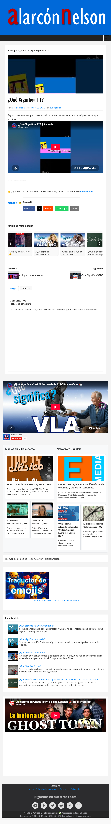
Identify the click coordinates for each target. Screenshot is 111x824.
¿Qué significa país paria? (32, 639)
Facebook (29, 208)
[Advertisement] (55, 752)
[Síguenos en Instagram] (78, 805)
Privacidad (76, 789)
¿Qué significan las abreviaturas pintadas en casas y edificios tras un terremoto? (59, 679)
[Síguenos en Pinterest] (70, 805)
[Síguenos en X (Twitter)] (52, 805)
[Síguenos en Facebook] (44, 805)
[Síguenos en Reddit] (61, 805)
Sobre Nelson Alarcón (47, 789)
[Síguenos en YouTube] (35, 805)
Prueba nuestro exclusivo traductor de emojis (57, 600)
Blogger (13, 288)
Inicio (31, 789)
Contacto (64, 789)
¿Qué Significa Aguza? (30, 666)
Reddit (48, 208)
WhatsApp (62, 208)
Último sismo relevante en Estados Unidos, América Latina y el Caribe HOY (68, 530)
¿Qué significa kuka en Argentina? (36, 625)
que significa (55, 107)
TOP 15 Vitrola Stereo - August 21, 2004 (29, 484)
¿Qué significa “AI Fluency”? (33, 652)
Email (74, 208)
